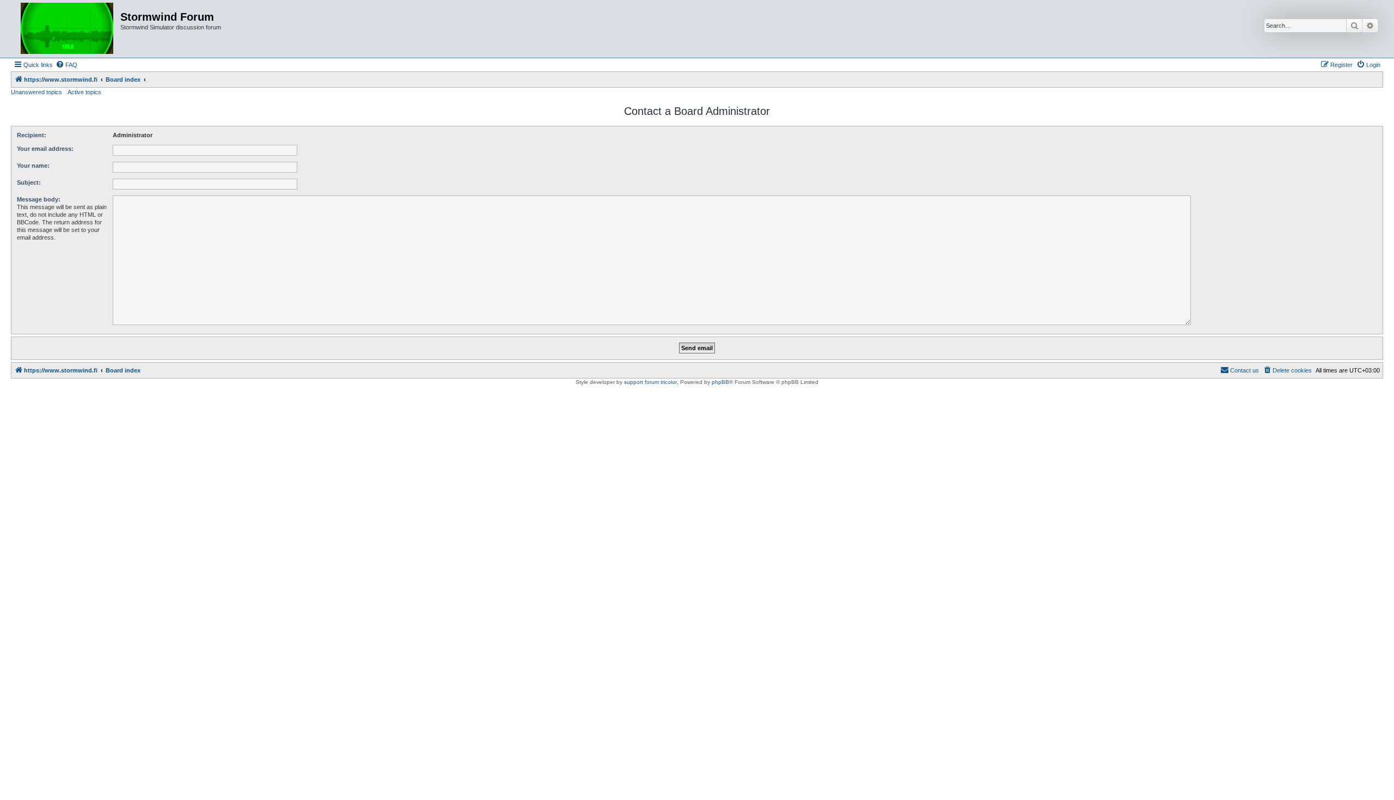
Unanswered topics (36, 92)
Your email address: (45, 148)
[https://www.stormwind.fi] (67, 29)
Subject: (29, 182)
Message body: (38, 199)
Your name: (33, 165)
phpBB (720, 382)
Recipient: (31, 135)
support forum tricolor (650, 382)
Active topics (84, 92)
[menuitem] (66, 64)
